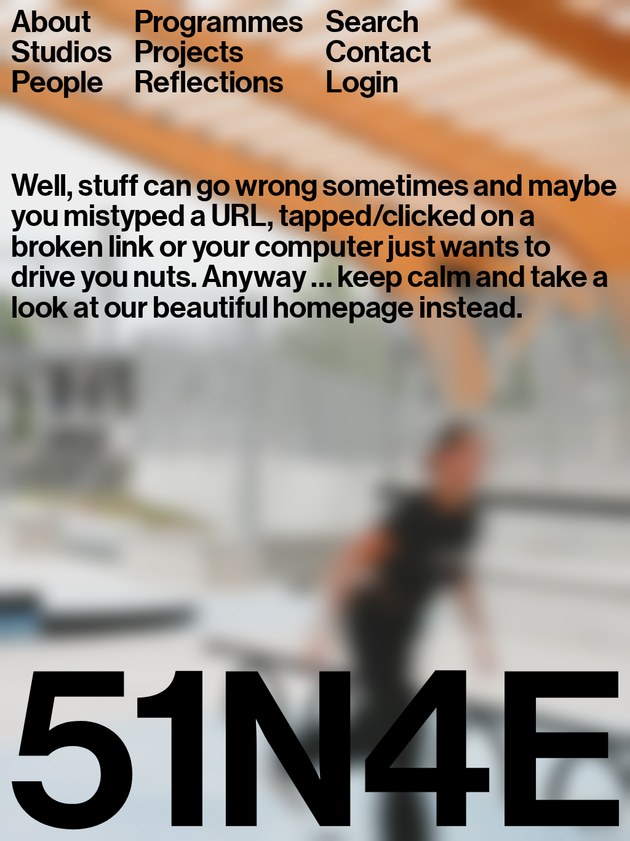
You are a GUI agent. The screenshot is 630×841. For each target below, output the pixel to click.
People (57, 82)
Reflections (209, 82)
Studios (61, 52)
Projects (189, 52)
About (51, 22)
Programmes (218, 22)
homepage (343, 307)
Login (362, 82)
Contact (378, 52)
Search (372, 22)
